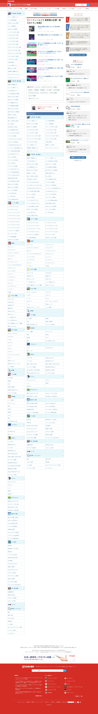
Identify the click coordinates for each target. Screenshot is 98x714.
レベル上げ (10, 447)
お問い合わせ (64, 702)
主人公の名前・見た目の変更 (14, 465)
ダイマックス (11, 246)
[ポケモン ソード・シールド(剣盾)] (11, 1)
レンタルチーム (11, 280)
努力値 (9, 409)
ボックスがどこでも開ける (13, 532)
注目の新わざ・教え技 (12, 126)
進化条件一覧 (11, 305)
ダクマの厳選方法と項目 (13, 129)
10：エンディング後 (12, 233)
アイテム (49, 8)
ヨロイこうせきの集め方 (13, 160)
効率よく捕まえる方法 (12, 453)
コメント (53, 13)
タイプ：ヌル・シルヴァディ (14, 354)
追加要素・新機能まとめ (13, 71)
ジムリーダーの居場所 (12, 190)
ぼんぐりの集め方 (11, 163)
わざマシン (10, 484)
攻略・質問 (10, 615)
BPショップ (10, 434)
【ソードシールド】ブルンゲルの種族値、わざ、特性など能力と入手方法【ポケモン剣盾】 (79, 27)
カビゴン (10, 348)
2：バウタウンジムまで (13, 209)
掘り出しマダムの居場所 (13, 187)
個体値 (9, 412)
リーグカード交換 (11, 630)
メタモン (10, 339)
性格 (9, 406)
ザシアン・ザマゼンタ (12, 333)
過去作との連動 (11, 578)
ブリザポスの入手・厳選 (13, 35)
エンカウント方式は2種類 (13, 535)
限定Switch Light (11, 594)
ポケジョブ (10, 283)
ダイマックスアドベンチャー (14, 74)
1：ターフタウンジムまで (13, 206)
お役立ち (64, 8)
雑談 (9, 612)
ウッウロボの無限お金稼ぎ (13, 172)
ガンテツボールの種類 (12, 166)
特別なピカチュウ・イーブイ (14, 363)
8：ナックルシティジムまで (14, 227)
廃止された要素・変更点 (13, 517)
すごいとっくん (11, 403)
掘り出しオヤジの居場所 (13, 184)
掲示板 (87, 8)
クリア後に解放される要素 (13, 93)
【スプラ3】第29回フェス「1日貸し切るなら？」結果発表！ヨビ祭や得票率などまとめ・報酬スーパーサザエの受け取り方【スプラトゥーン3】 (28, 682)
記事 (37, 13)
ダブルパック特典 (11, 601)
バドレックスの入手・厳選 (13, 32)
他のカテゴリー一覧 (33, 98)
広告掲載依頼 (58, 702)
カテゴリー (45, 13)
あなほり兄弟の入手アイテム (14, 471)
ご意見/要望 (28, 702)
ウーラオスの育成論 (12, 135)
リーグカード (11, 289)
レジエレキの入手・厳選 (13, 44)
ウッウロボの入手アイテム (13, 169)
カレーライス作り (11, 271)
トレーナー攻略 (32, 95)
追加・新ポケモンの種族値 (13, 111)
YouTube (78, 702)
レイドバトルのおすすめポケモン (15, 264)
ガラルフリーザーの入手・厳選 (14, 53)
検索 (88, 5)
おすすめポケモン (11, 431)
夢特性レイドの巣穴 (12, 68)
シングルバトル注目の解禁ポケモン (15, 148)
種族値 (9, 380)
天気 (9, 383)
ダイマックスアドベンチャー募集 (15, 627)
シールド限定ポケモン (12, 320)
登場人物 (10, 551)
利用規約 (32, 702)
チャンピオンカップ (12, 286)
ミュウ (9, 357)
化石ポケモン (11, 314)
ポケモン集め (34, 8)
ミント (9, 487)
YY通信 (9, 292)
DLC (11, 8)
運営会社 (52, 702)
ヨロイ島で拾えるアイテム (13, 154)
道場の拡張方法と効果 (12, 178)
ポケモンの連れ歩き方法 (13, 199)
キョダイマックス (11, 249)
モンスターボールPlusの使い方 (14, 584)
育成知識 (43, 89)
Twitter (75, 702)
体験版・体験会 (11, 566)
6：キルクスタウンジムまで (14, 221)
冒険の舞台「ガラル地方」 (13, 548)
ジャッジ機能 (11, 400)
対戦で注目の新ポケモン (13, 390)
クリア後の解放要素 (12, 20)
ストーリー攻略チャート (13, 17)
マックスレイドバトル (12, 261)
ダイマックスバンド (12, 481)
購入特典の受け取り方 (12, 462)
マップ (41, 8)
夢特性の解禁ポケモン (12, 117)
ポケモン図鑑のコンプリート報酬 (15, 323)
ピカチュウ (10, 342)
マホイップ (10, 351)
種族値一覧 (10, 308)
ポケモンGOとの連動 (12, 581)
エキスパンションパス (47, 87)
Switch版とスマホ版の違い (13, 510)
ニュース (79, 8)
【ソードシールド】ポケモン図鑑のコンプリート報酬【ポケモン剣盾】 (79, 19)
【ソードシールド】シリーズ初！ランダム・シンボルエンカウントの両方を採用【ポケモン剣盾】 (79, 35)
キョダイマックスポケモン (13, 252)
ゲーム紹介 (71, 8)
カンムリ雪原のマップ (12, 65)
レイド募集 (10, 624)
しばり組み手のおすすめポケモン (15, 145)
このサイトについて (20, 702)
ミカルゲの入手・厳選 (12, 59)
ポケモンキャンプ (11, 267)
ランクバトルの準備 (12, 393)
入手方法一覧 (11, 302)
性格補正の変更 (11, 529)
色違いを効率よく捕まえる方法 (14, 456)
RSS (80, 702)
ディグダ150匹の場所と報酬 (14, 151)
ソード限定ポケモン (12, 317)
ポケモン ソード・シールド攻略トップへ (45, 107)
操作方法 (10, 545)
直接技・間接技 (11, 387)
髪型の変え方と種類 (12, 468)
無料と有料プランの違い (13, 507)
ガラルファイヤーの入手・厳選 (14, 47)
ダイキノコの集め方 (12, 157)
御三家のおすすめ (11, 444)
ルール (9, 428)
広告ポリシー (47, 702)
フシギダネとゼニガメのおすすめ (15, 138)
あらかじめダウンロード (13, 569)
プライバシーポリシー (40, 702)
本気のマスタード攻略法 (13, 99)
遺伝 (9, 418)
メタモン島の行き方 (12, 193)
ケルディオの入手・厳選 (13, 56)
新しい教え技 (11, 123)
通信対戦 (10, 621)
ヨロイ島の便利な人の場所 (13, 181)
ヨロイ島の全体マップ (12, 90)
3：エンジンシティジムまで (14, 212)
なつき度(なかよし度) (12, 421)
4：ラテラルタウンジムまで (14, 215)
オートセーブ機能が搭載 (13, 538)
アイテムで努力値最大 (12, 526)
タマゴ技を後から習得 (12, 523)
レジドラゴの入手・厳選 (13, 41)
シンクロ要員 (11, 366)
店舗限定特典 (11, 591)
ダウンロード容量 (11, 572)
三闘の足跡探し (11, 62)
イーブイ (10, 345)
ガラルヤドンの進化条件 (13, 142)
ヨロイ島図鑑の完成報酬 (13, 105)
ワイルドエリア (11, 255)
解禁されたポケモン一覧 (13, 501)
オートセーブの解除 (12, 459)
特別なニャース (11, 360)
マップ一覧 (10, 441)
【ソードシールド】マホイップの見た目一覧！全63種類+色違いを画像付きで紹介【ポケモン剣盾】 (79, 49)
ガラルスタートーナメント (13, 77)
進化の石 (10, 494)
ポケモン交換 (11, 618)
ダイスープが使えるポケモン (14, 175)
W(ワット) (10, 258)
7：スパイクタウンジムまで (14, 224)
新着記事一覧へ (39, 695)
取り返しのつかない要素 (13, 23)
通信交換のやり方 (11, 450)
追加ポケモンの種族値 (12, 29)
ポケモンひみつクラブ (12, 563)
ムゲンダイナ (11, 336)
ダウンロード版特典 (12, 598)
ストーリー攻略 (18, 8)
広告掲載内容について (78, 160)
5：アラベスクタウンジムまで (14, 218)
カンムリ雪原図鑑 (11, 26)
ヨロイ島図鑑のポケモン (13, 102)
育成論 (26, 8)
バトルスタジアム (11, 277)
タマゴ (9, 415)
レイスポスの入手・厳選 (13, 38)
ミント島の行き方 (11, 196)
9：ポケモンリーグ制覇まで (14, 230)
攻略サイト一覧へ (79, 696)
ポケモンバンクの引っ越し (13, 504)
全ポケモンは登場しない (13, 520)
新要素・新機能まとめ (12, 84)
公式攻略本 (10, 560)
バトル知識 (56, 8)
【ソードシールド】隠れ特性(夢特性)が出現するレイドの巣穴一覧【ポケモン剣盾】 (79, 43)
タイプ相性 (10, 377)
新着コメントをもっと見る (78, 157)
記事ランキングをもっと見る (78, 55)
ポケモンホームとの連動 (13, 575)
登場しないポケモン (12, 326)
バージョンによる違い (12, 554)
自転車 (9, 490)
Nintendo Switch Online (13, 557)
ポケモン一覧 (11, 299)
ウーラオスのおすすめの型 (13, 132)
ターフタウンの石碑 (12, 474)
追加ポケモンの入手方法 (13, 108)
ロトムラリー (11, 274)
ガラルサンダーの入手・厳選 (14, 50)
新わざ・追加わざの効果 (13, 120)
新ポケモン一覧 (11, 311)
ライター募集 (71, 702)
